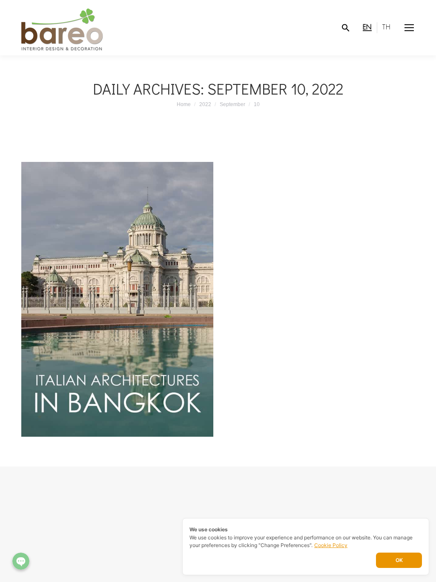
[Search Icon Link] (345, 27)
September (232, 104)
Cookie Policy (330, 545)
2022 (205, 104)
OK (399, 560)
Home (184, 104)
